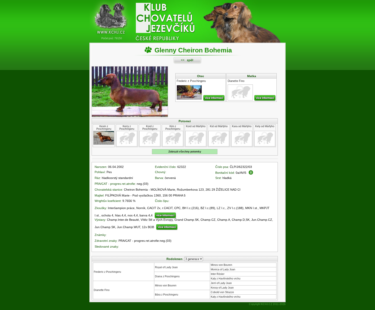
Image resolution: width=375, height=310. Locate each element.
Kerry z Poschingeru (126, 127)
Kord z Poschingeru (149, 127)
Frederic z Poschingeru (107, 271)
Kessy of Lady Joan (222, 287)
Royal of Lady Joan (166, 267)
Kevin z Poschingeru (103, 127)
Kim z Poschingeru (172, 127)
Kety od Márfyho (264, 126)
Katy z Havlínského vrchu (225, 278)
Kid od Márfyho (219, 126)
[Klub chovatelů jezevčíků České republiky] (187, 18)
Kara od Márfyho (242, 126)
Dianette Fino (102, 290)
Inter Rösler (217, 274)
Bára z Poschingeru (166, 294)
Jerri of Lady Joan (221, 283)
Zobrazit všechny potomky (184, 151)
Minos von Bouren (221, 264)
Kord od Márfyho (196, 126)
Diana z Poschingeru (167, 276)
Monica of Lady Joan (223, 269)
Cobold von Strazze (222, 292)
